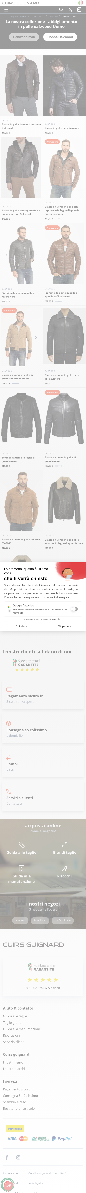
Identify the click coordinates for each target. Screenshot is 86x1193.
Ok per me (64, 626)
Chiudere (21, 626)
